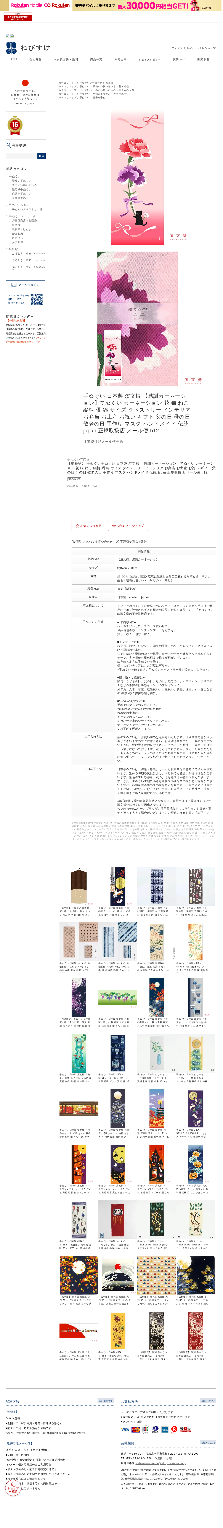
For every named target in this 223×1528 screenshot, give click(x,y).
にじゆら (17, 238)
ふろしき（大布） (28, 268)
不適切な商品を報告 (133, 541)
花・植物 (124, 86)
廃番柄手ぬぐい (21, 193)
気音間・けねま (21, 229)
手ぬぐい (15, 176)
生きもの (124, 90)
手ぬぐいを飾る (19, 205)
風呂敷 (13, 249)
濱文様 (16, 225)
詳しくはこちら (106, 1400)
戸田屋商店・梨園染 (24, 220)
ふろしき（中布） (28, 261)
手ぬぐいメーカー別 (22, 216)
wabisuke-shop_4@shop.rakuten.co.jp (161, 1463)
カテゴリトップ (67, 82)
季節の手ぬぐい (21, 180)
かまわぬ (17, 233)
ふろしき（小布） (28, 254)
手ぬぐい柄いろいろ (24, 185)
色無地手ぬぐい (21, 198)
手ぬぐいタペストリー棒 (27, 209)
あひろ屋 (17, 242)
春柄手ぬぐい (121, 93)
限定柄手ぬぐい (21, 189)
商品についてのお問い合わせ (94, 541)
